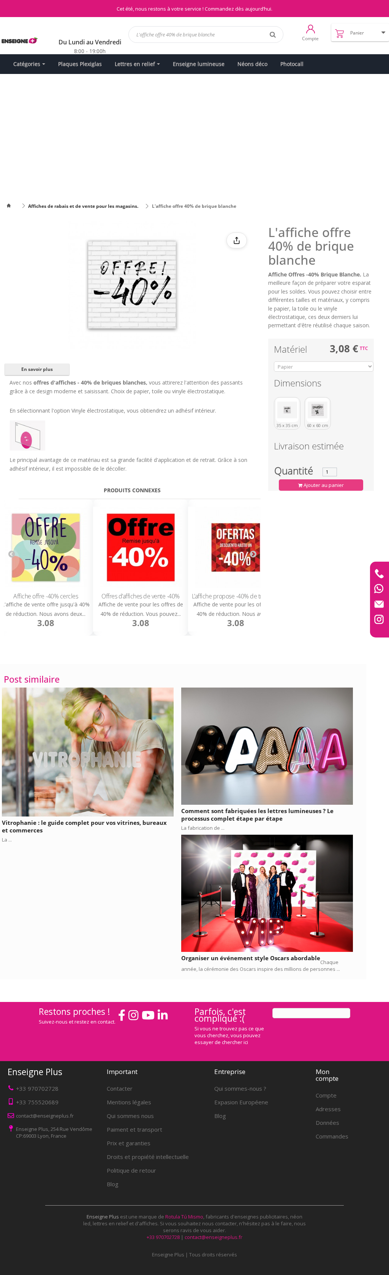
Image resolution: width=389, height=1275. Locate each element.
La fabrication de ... (203, 827)
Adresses (328, 1109)
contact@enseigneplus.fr (213, 1237)
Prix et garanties (128, 1143)
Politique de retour (131, 1170)
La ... (7, 839)
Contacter (120, 1088)
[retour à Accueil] (13, 206)
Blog (113, 1184)
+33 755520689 (37, 1102)
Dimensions (299, 384)
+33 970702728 (37, 1088)
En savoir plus (37, 369)
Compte (326, 1095)
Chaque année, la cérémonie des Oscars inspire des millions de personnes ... (260, 965)
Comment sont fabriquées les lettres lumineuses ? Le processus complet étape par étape (257, 814)
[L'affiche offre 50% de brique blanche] (235, 547)
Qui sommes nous (130, 1116)
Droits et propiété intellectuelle (148, 1156)
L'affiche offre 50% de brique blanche (235, 596)
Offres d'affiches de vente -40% (45, 596)
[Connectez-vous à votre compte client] (310, 28)
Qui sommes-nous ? (240, 1088)
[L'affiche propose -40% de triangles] (140, 547)
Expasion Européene (241, 1102)
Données (327, 1122)
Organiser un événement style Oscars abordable (250, 958)
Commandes (332, 1136)
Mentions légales (129, 1102)
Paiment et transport (134, 1129)
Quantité (293, 470)
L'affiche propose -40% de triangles (141, 596)
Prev (11, 553)
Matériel (291, 350)
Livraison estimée (309, 447)
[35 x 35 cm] (287, 410)
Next (253, 553)
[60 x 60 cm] (317, 410)
